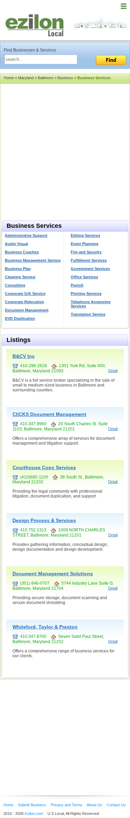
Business (65, 78)
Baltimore (45, 78)
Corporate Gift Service (25, 293)
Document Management (27, 310)
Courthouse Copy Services (44, 467)
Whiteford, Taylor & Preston (45, 627)
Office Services (84, 277)
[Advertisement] (55, 727)
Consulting (15, 285)
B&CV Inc (23, 356)
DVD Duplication (20, 318)
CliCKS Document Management (49, 414)
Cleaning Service (20, 277)
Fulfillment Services (89, 260)
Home (9, 78)
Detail (113, 371)
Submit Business (32, 805)
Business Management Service (33, 260)
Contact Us (116, 805)
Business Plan (18, 269)
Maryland (26, 78)
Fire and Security (86, 252)
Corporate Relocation (24, 302)
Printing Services (86, 293)
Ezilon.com (34, 813)
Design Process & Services (44, 520)
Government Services (90, 269)
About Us (94, 805)
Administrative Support (26, 235)
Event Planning (84, 244)
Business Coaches (22, 252)
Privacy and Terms (67, 805)
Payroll (77, 285)
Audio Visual (16, 244)
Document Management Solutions (52, 573)
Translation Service (88, 314)
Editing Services (85, 235)
